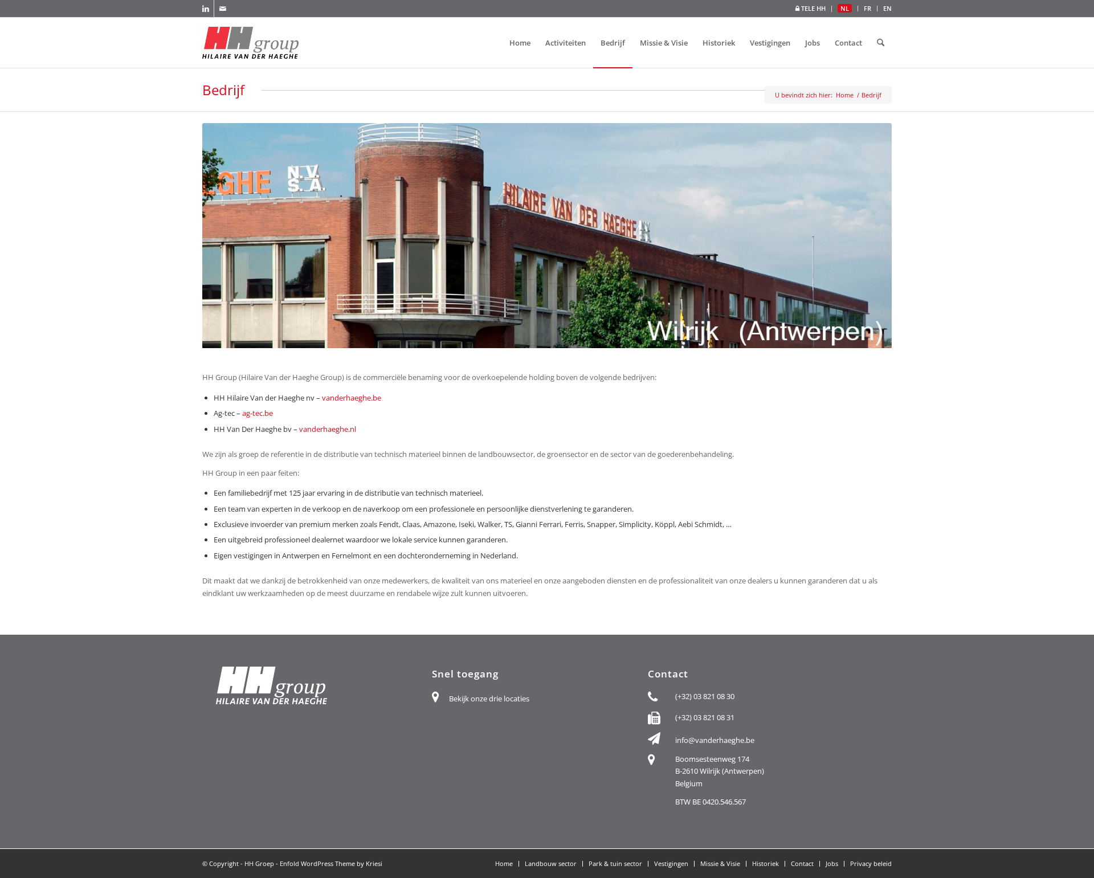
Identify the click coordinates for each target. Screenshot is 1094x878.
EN (887, 8)
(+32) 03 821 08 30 (704, 696)
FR (867, 8)
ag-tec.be (257, 413)
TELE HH (812, 8)
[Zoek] (881, 43)
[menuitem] (811, 9)
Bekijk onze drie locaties (489, 698)
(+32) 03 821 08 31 (704, 717)
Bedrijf (223, 89)
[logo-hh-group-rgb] (250, 43)
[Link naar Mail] (222, 8)
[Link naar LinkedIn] (205, 8)
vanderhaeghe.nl (327, 429)
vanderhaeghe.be (351, 398)
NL (844, 8)
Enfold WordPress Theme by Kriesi (331, 863)
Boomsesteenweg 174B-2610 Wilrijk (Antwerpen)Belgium (719, 771)
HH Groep (259, 863)
